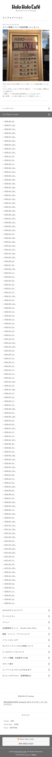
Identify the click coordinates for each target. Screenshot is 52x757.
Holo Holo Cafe (20, 752)
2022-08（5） (9, 308)
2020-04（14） (10, 417)
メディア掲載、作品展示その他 (15, 658)
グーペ (27, 755)
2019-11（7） (9, 436)
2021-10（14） (10, 347)
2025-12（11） (10, 152)
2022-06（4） (9, 316)
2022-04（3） (9, 323)
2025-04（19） (10, 183)
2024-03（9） (9, 234)
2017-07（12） (10, 545)
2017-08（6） (9, 541)
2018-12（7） (9, 479)
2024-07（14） (10, 218)
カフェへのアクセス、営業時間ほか (16, 676)
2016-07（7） (9, 591)
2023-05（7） (9, 273)
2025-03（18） (10, 187)
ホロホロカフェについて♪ (12, 610)
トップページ (7, 108)
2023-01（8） (9, 288)
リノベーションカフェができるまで (16, 670)
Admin (33, 755)
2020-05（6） (9, 413)
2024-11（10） (10, 203)
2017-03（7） (9, 560)
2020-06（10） (10, 409)
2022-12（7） (9, 292)
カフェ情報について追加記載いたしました (21, 27)
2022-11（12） (10, 296)
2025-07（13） (10, 172)
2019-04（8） (9, 463)
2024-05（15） (10, 226)
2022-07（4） (9, 312)
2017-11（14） (10, 529)
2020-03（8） (9, 420)
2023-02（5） (9, 284)
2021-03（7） (9, 374)
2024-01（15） (10, 242)
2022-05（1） (9, 319)
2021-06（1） (9, 362)
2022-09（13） (10, 304)
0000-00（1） (9, 603)
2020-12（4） (9, 385)
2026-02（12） (10, 145)
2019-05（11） (10, 459)
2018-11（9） (9, 483)
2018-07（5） (9, 498)
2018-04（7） (9, 510)
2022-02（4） (9, 331)
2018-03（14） (10, 514)
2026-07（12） (10, 125)
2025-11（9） (9, 156)
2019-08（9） (9, 448)
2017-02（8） (9, 564)
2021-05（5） (9, 366)
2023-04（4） (9, 277)
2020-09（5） (9, 397)
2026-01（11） (10, 148)
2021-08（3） (9, 354)
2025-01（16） (10, 195)
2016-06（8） (9, 595)
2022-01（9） (9, 335)
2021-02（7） (9, 378)
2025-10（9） (9, 160)
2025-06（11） (10, 176)
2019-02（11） (10, 471)
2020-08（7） (9, 401)
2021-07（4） (9, 358)
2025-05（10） (10, 180)
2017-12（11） (10, 525)
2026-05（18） (10, 133)
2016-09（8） (9, 584)
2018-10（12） (10, 486)
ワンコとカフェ (8, 616)
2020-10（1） (9, 393)
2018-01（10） (10, 521)
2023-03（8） (9, 281)
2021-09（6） (9, 350)
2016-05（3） (9, 599)
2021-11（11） (10, 343)
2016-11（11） (10, 576)
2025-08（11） (10, 168)
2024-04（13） (10, 230)
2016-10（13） (10, 580)
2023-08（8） (9, 261)
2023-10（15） (10, 253)
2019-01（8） (9, 475)
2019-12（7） (9, 432)
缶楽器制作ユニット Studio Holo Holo (19, 628)
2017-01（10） (10, 568)
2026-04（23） (10, 137)
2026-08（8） (9, 121)
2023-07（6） (9, 265)
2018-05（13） (10, 506)
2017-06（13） (10, 549)
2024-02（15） (10, 238)
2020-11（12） (10, 389)
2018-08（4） (9, 494)
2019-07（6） (9, 452)
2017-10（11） (10, 533)
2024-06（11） (10, 222)
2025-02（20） (10, 191)
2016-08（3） (9, 587)
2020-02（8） (9, 424)
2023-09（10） (10, 257)
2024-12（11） (10, 199)
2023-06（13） (10, 269)
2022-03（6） (9, 327)
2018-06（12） (10, 502)
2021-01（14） (10, 382)
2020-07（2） (9, 405)
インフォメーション (10, 114)
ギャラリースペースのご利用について (17, 646)
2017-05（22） (10, 553)
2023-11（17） (10, 249)
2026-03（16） (10, 141)
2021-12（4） (9, 339)
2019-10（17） (10, 440)
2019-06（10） (10, 455)
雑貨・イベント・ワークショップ (16, 634)
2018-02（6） (9, 518)
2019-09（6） (9, 444)
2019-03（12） (10, 467)
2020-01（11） (10, 428)
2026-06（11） (10, 129)
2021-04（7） (9, 370)
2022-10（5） (9, 300)
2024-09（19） (10, 211)
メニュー (6, 622)
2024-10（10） (10, 207)
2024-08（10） (10, 215)
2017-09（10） (10, 537)
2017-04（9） (9, 556)
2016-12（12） (10, 572)
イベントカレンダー (10, 640)
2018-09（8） (9, 490)
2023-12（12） (10, 246)
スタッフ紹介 (7, 664)
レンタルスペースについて (13, 652)
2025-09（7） (9, 164)
